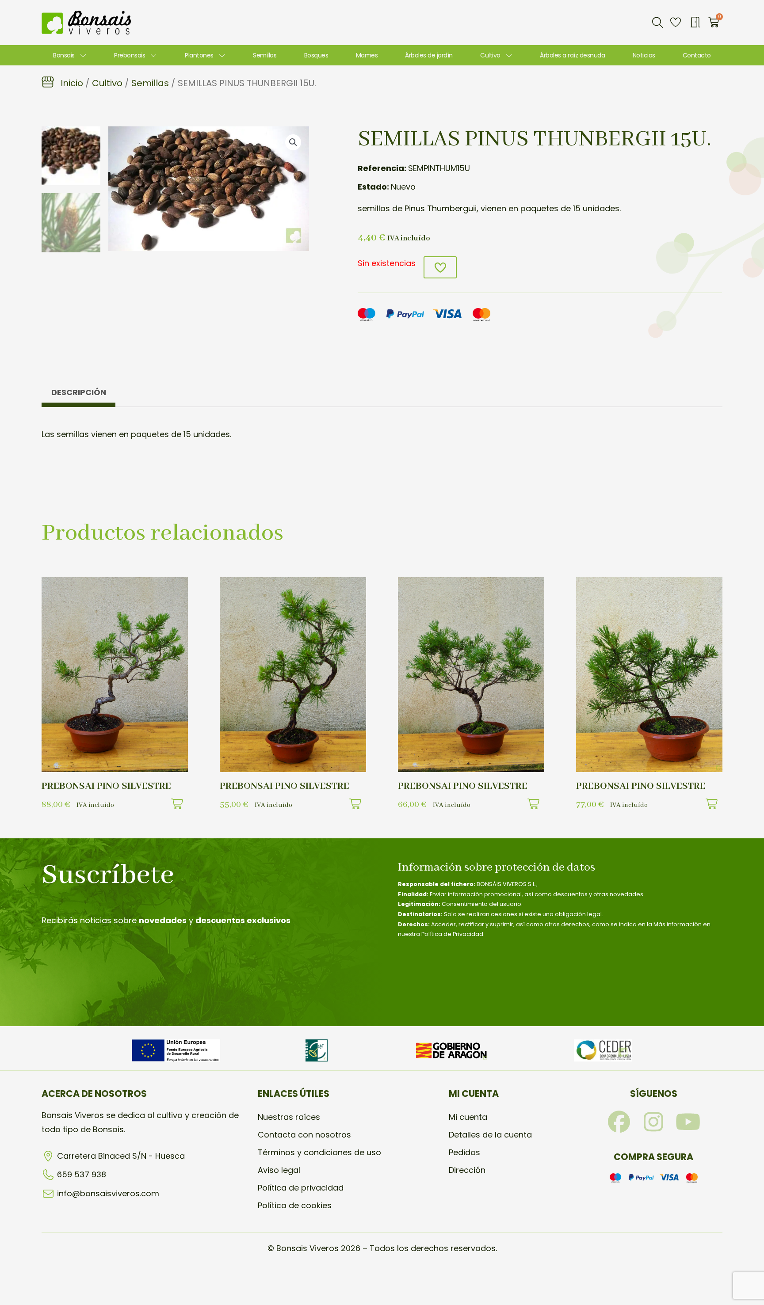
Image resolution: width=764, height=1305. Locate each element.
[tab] (78, 394)
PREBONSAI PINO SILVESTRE (106, 786)
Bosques (316, 55)
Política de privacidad (301, 1187)
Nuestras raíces (289, 1116)
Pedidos (464, 1152)
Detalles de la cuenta (490, 1134)
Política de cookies (295, 1205)
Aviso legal (279, 1170)
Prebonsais (129, 55)
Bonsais (64, 55)
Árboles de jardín (429, 55)
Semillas (264, 55)
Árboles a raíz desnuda (572, 55)
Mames (367, 55)
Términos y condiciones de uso (319, 1152)
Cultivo (490, 55)
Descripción (78, 392)
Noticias (644, 55)
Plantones (199, 55)
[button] (657, 22)
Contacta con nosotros (304, 1134)
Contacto (697, 55)
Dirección (467, 1170)
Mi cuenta (468, 1116)
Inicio (72, 83)
